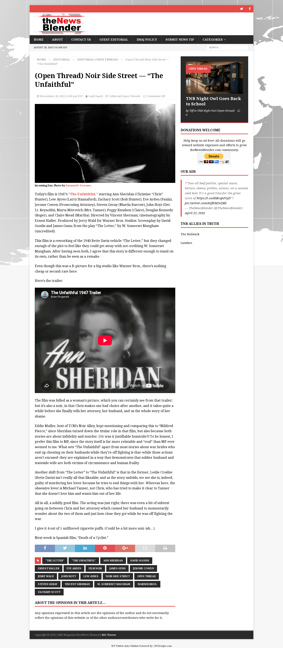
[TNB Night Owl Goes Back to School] (214, 78)
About (57, 39)
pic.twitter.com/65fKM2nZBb (205, 203)
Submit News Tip (180, 39)
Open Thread (146, 576)
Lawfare (186, 243)
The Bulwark (190, 234)
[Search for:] (227, 47)
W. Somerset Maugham (113, 584)
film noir (95, 568)
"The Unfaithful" (84, 560)
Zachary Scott (49, 592)
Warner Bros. (147, 584)
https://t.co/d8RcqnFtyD (214, 198)
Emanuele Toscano (78, 185)
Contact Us (81, 39)
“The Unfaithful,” (83, 194)
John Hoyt (68, 576)
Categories (213, 39)
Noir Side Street (118, 576)
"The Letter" (54, 560)
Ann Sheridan (113, 560)
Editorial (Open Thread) (125, 96)
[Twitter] (241, 8)
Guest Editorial (113, 39)
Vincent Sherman (77, 584)
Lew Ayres (90, 576)
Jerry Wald (46, 576)
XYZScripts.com (163, 646)
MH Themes (109, 635)
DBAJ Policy (147, 39)
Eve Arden (74, 568)
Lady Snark (95, 96)
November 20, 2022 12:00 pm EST (61, 96)
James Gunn (117, 568)
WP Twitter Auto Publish (125, 646)
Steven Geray (47, 584)
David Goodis (139, 560)
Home (39, 39)
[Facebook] (249, 8)
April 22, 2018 (195, 213)
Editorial (61, 59)
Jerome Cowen (143, 568)
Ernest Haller (48, 568)
